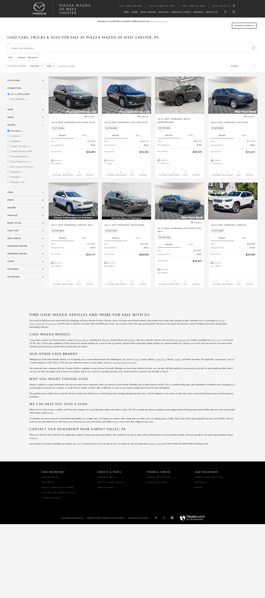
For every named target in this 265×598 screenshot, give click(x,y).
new (78, 443)
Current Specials (51, 498)
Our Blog (200, 482)
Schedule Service (244, 26)
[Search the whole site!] (233, 12)
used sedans (82, 340)
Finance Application (158, 477)
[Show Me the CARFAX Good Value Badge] (57, 162)
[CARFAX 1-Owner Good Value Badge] (110, 162)
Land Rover (161, 359)
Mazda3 (131, 340)
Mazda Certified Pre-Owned (58, 488)
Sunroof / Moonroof (28, 57)
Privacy (199, 488)
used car (52, 323)
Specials (163, 12)
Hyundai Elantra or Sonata (124, 362)
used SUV (39, 323)
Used (135, 12)
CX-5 (219, 340)
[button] (73, 128)
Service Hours (106, 488)
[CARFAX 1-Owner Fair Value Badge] (163, 162)
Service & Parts (181, 12)
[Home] (39, 11)
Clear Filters (66, 66)
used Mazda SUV (182, 340)
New (126, 12)
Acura (136, 359)
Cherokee (34, 66)
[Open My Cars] (224, 12)
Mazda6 (105, 340)
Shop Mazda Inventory (158, 21)
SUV (11, 57)
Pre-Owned (48, 482)
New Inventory (50, 477)
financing (33, 438)
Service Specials (138, 517)
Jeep (49, 66)
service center (154, 443)
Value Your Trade (157, 482)
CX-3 (213, 340)
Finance (199, 12)
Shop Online (148, 12)
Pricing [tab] (62, 135)
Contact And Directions (209, 477)
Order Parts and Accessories (106, 517)
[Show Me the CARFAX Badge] (216, 265)
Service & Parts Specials (111, 482)
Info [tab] (85, 135)
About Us (212, 12)
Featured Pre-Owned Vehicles (58, 493)
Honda (177, 359)
